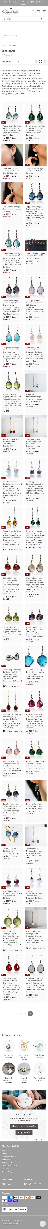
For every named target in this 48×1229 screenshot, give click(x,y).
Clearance (6, 1154)
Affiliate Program (8, 1172)
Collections (13, 46)
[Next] (41, 1139)
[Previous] (36, 1139)
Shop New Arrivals (24, 1126)
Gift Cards (6, 1160)
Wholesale (6, 1169)
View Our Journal (24, 1132)
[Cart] (38, 11)
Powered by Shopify (10, 1224)
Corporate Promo (9, 1157)
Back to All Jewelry (10, 36)
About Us (5, 1151)
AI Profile (21, 1221)
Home (4, 46)
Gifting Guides (8, 1163)
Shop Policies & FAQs (10, 1166)
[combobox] (24, 19)
